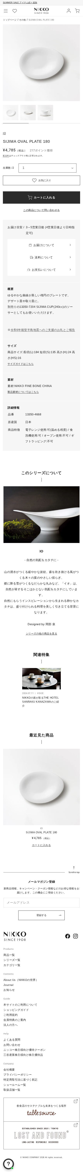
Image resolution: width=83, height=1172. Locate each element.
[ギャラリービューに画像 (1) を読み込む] (10, 112)
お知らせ (9, 989)
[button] (6, 11)
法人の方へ (10, 1024)
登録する (41, 915)
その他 (22, 20)
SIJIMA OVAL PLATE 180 (41, 832)
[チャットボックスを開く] (8, 1164)
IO (4, 133)
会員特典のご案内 (14, 1019)
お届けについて (43, 245)
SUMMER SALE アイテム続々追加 (20, 2)
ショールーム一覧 (14, 1084)
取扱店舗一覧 (11, 1089)
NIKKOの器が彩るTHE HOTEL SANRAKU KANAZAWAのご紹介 (40, 701)
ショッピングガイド (16, 1009)
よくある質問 (11, 1039)
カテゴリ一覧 (11, 965)
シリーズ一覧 (11, 959)
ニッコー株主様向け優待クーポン (24, 1049)
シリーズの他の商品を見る (41, 633)
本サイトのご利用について (20, 1004)
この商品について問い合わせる (41, 210)
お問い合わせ (11, 1044)
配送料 (6, 156)
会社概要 (9, 1069)
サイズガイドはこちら (21, 363)
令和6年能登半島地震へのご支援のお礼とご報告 (43, 329)
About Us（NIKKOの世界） (20, 979)
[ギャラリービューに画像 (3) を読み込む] (45, 112)
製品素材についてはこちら (23, 391)
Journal (8, 984)
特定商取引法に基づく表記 (20, 1079)
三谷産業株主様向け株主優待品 (23, 1054)
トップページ (9, 20)
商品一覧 (9, 954)
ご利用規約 (10, 1014)
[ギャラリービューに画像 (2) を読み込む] (28, 112)
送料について (44, 257)
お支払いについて (44, 269)
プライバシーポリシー (17, 1074)
